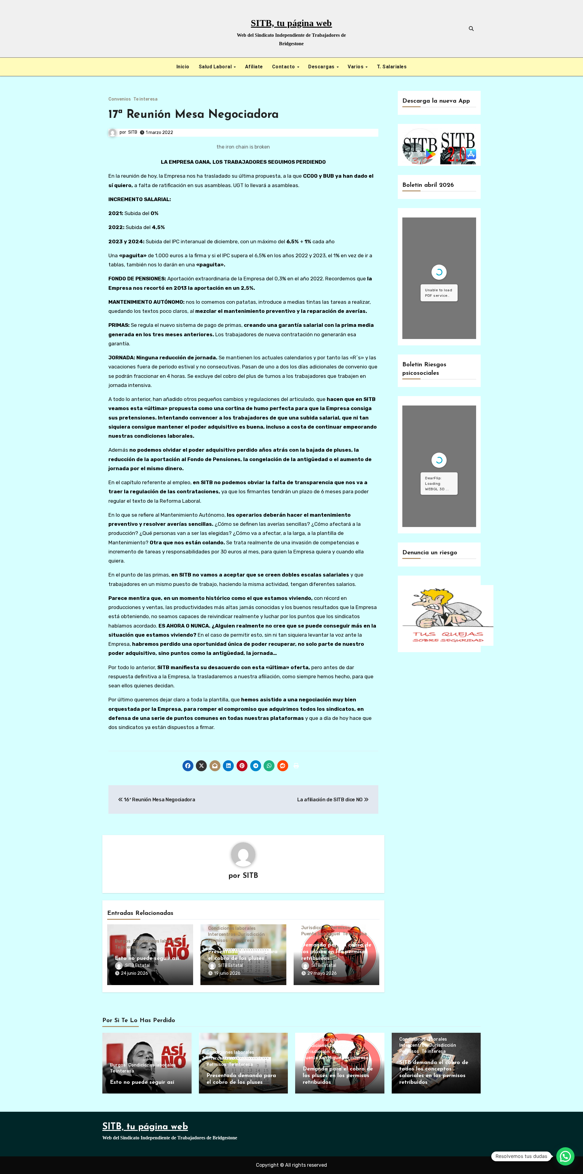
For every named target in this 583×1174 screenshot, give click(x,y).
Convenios (119, 99)
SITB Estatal (137, 965)
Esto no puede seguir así (147, 958)
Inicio (182, 67)
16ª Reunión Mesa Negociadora (159, 800)
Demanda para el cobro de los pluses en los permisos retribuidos (336, 952)
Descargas (322, 67)
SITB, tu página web (291, 23)
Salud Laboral (216, 67)
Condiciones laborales (157, 941)
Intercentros (222, 935)
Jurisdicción (251, 935)
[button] (565, 1156)
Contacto (284, 67)
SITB (132, 132)
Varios (356, 67)
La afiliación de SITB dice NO (330, 800)
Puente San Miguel (320, 934)
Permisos (218, 941)
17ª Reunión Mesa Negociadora (193, 115)
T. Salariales (392, 67)
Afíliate (254, 67)
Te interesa (145, 99)
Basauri (311, 1040)
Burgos (123, 941)
